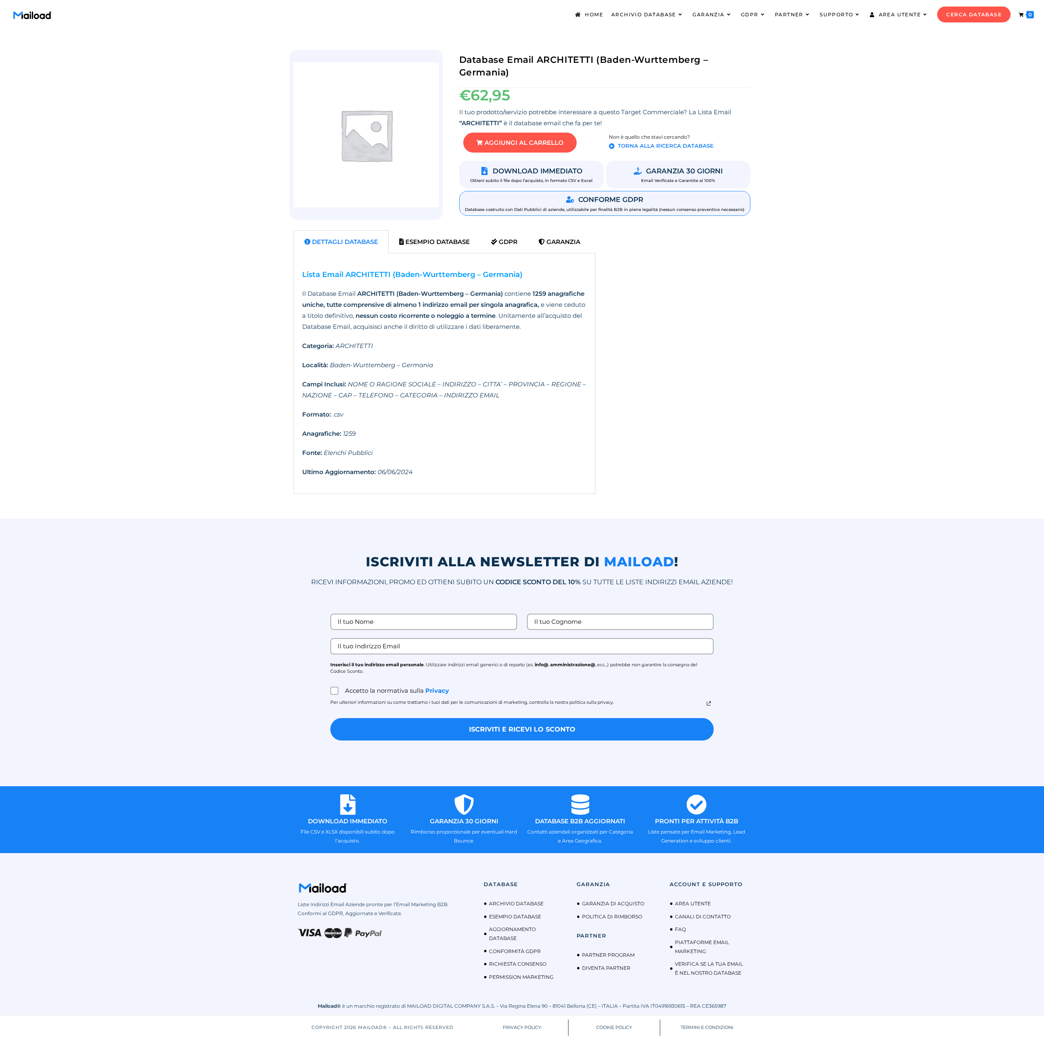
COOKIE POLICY (614, 1027)
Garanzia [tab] (562, 242)
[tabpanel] (444, 373)
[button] (520, 143)
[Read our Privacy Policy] (709, 703)
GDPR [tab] (507, 242)
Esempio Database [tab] (437, 242)
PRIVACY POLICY (522, 1027)
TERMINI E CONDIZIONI (707, 1027)
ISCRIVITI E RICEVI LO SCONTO (522, 729)
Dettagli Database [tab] (344, 242)
